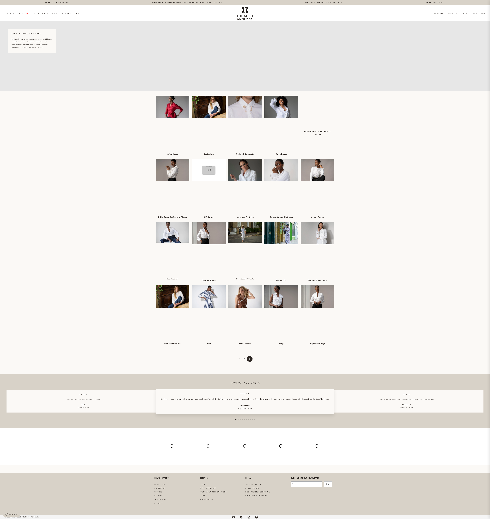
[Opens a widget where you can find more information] (11, 514)
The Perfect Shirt (208, 488)
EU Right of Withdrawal (256, 496)
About (55, 13)
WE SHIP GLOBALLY (435, 3)
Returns (158, 496)
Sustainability (206, 500)
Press (202, 496)
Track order (160, 500)
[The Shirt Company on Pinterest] (256, 517)
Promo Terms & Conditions (257, 492)
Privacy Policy (252, 488)
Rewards (67, 13)
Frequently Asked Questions (213, 492)
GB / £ (464, 13)
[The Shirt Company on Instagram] (249, 517)
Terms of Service (253, 484)
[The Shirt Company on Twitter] (241, 517)
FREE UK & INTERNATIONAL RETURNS (323, 3)
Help (78, 13)
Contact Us (159, 488)
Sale (28, 13)
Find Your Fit (41, 13)
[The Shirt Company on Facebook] (233, 517)
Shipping (158, 492)
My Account (160, 484)
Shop (20, 13)
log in (474, 13)
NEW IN (10, 13)
